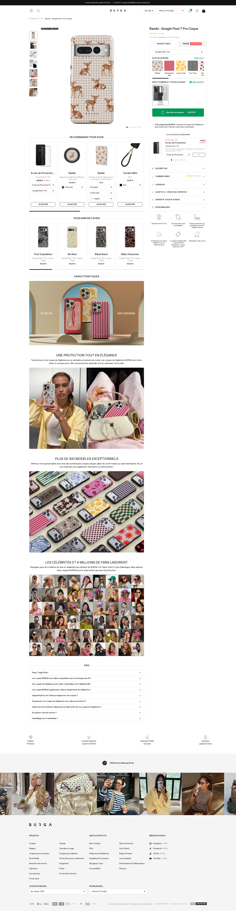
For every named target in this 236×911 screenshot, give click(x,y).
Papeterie (33, 869)
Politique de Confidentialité (140, 904)
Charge (62, 843)
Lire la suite (198, 82)
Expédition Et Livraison (99, 858)
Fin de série (34, 879)
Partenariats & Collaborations (131, 863)
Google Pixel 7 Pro (36, 19)
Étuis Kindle (34, 858)
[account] (197, 11)
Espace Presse (125, 854)
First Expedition (43, 254)
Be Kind (72, 254)
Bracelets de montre (38, 863)
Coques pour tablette (68, 854)
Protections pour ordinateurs (71, 858)
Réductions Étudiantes (99, 854)
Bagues (32, 848)
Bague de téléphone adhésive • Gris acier (72, 178)
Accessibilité (95, 869)
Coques (32, 843)
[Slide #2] (131, 127)
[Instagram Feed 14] (75, 794)
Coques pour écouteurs (39, 854)
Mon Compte (95, 843)
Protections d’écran (67, 874)
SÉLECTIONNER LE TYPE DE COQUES (168, 82)
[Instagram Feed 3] (203, 794)
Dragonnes (64, 863)
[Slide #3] (133, 127)
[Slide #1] (129, 127)
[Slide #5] (137, 127)
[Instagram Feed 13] (33, 794)
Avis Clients (124, 848)
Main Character (130, 254)
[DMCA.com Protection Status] (198, 903)
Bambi (72, 173)
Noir (130, 177)
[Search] (38, 11)
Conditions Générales (118, 904)
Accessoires (34, 874)
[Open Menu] (31, 11)
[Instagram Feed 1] (118, 794)
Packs (192, 44)
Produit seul (164, 44)
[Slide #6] (140, 127)
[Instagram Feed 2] (160, 794)
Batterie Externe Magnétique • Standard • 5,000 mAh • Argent (101, 178)
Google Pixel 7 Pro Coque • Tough (43, 259)
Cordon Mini (130, 173)
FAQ (91, 848)
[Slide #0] (127, 127)
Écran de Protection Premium (47, 173)
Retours (122, 869)
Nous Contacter (126, 843)
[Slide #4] (135, 127)
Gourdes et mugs (66, 848)
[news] (190, 11)
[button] (156, 33)
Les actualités (125, 858)
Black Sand (101, 254)
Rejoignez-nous (96, 863)
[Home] (118, 11)
